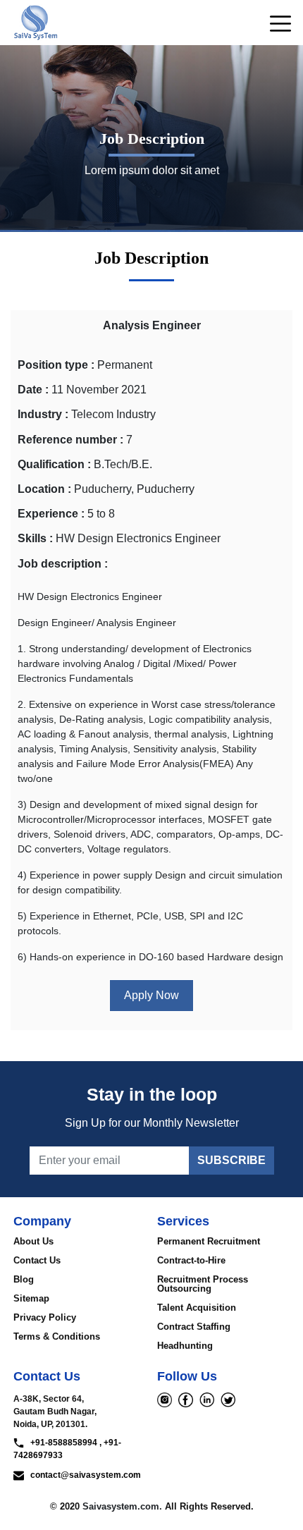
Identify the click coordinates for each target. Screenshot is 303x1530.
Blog (23, 1279)
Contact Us (37, 1260)
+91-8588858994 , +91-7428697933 (67, 1449)
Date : (33, 390)
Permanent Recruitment (208, 1241)
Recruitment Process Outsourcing (202, 1284)
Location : (44, 489)
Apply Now (151, 995)
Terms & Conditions (56, 1336)
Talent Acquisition (196, 1307)
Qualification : (54, 464)
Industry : (43, 414)
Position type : (56, 365)
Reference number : (70, 440)
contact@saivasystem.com (82, 1475)
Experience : (51, 514)
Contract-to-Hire (191, 1260)
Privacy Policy (44, 1317)
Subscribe (231, 1160)
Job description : (63, 564)
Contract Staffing (193, 1326)
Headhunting (185, 1345)
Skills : (35, 538)
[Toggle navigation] (276, 22)
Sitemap (31, 1298)
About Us (33, 1241)
